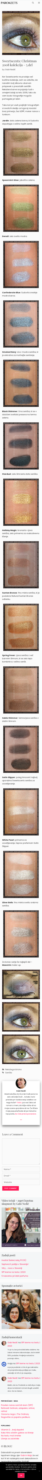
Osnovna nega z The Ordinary (15, 1414)
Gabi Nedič (13, 1342)
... (21, 1118)
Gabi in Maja (26, 1455)
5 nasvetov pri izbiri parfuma (15, 1276)
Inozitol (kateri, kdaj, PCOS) (14, 1260)
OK (21, 1475)
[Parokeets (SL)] (9, 3)
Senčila (8, 1072)
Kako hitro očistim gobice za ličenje (17, 1432)
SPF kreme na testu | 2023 (14, 1272)
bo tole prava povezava (25, 1114)
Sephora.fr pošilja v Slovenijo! (15, 1264)
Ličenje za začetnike (10, 1438)
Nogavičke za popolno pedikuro (15, 1417)
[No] (39, 1471)
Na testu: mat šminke (11, 1435)
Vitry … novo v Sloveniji (12, 1268)
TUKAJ (19, 1102)
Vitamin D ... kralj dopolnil (12, 1429)
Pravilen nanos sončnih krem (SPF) (17, 1405)
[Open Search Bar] (33, 3)
